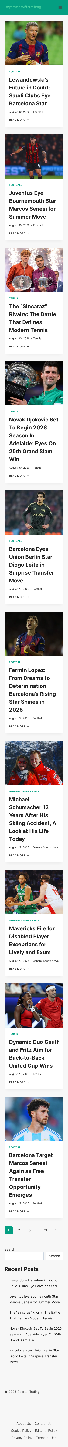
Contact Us (43, 1423)
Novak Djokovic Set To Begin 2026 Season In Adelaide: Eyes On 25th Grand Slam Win (35, 1334)
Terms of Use (46, 1438)
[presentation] (34, 43)
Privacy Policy (22, 1438)
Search (10, 1249)
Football (15, 71)
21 (45, 1230)
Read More (19, 119)
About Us (23, 1423)
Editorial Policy (46, 1430)
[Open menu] (59, 7)
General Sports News (24, 791)
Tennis (13, 298)
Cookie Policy (21, 1430)
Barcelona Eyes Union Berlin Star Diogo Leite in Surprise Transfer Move (31, 565)
